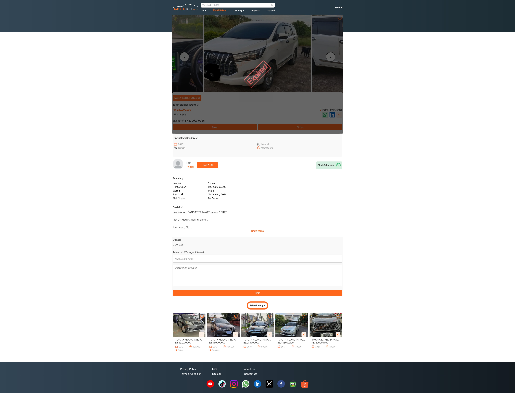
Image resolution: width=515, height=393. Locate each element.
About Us (249, 369)
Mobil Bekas (219, 10)
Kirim (257, 293)
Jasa (203, 10)
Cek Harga (238, 10)
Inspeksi (255, 10)
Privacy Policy (188, 369)
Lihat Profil (207, 165)
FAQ (214, 369)
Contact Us (250, 373)
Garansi (271, 10)
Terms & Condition (190, 373)
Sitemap (216, 373)
